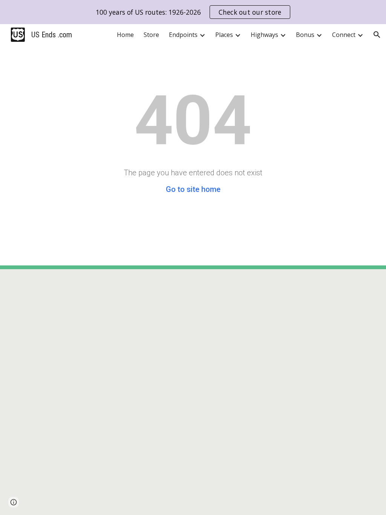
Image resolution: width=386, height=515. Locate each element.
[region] (193, 12)
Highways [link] (264, 35)
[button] (377, 35)
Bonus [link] (305, 35)
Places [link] (224, 35)
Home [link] (125, 35)
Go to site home (193, 189)
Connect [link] (343, 35)
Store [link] (151, 35)
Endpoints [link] (183, 35)
